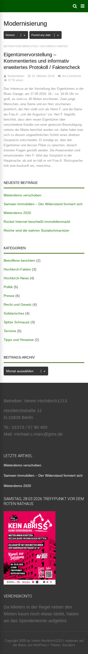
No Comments (71, 76)
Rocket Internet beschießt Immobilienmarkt (37, 222)
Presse (9, 296)
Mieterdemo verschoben (22, 195)
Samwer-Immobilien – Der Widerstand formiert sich (43, 204)
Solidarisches (14, 313)
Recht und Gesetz (18, 304)
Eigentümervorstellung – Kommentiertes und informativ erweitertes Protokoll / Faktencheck (42, 61)
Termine (10, 331)
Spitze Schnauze (17, 322)
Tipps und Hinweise (19, 340)
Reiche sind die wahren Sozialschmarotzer (36, 230)
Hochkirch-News (16, 278)
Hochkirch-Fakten (54, 46)
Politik (8, 287)
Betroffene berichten (21, 46)
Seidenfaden (15, 76)
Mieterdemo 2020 (17, 213)
